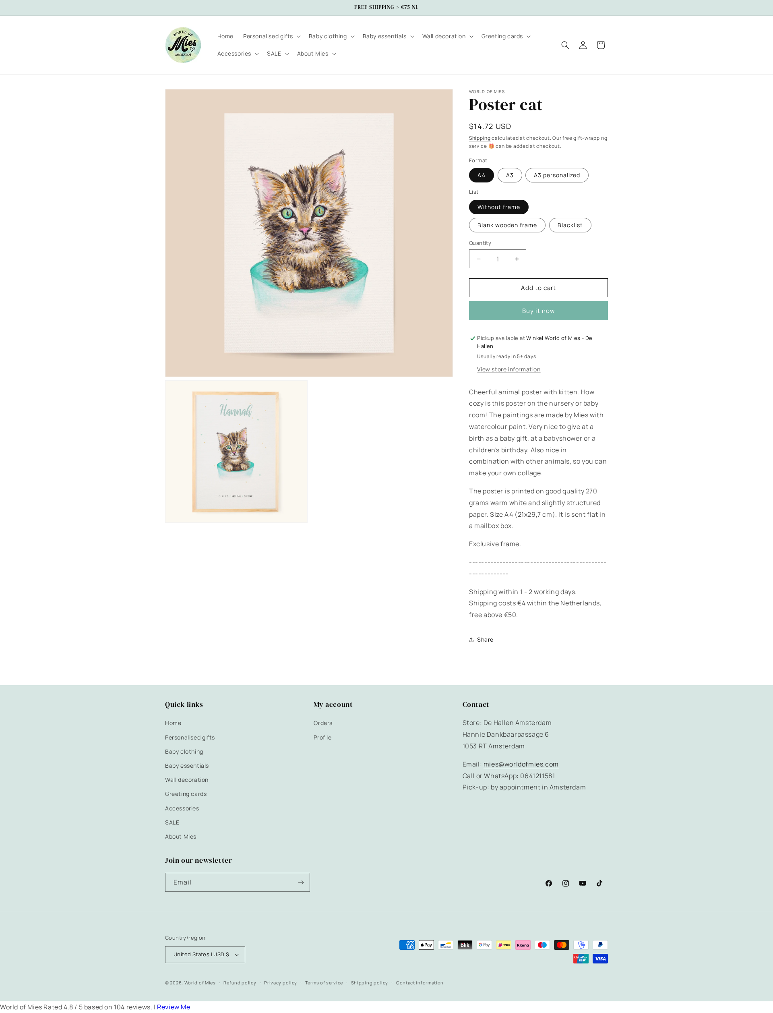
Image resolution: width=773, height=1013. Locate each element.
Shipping (480, 138)
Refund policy (239, 983)
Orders (323, 723)
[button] (271, 36)
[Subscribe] (301, 882)
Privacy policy (280, 983)
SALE (172, 822)
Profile (322, 737)
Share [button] (485, 639)
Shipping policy (370, 983)
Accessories (182, 808)
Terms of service (324, 983)
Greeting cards (186, 794)
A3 (510, 175)
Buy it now (538, 311)
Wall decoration (187, 779)
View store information (508, 369)
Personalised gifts (190, 737)
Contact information (420, 983)
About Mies (180, 836)
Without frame (498, 207)
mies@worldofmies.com (521, 764)
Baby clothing (184, 751)
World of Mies (200, 983)
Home (173, 723)
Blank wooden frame (507, 225)
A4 (481, 175)
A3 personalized (557, 175)
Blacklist (570, 225)
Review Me (173, 1007)
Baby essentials (187, 765)
